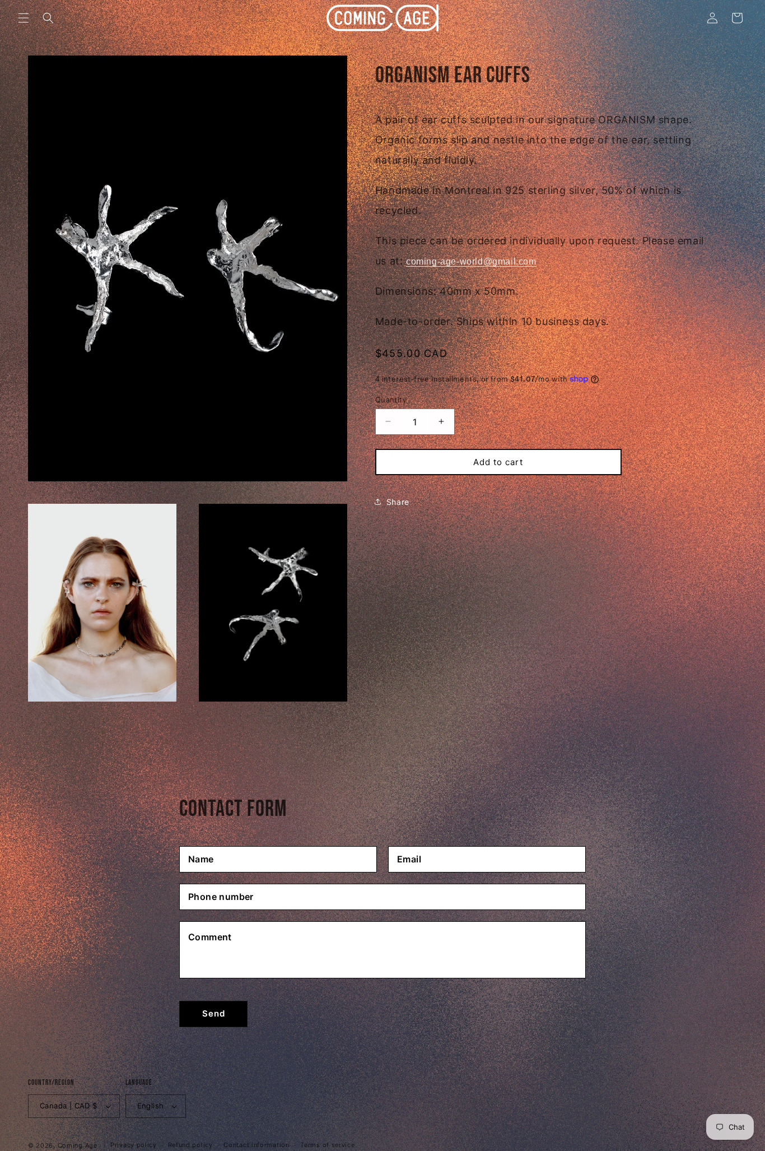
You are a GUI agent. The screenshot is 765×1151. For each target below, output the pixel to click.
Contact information (256, 1145)
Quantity (391, 399)
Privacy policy (133, 1145)
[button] (23, 18)
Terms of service (327, 1145)
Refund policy (190, 1145)
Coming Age (77, 1145)
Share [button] (397, 501)
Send (213, 1013)
